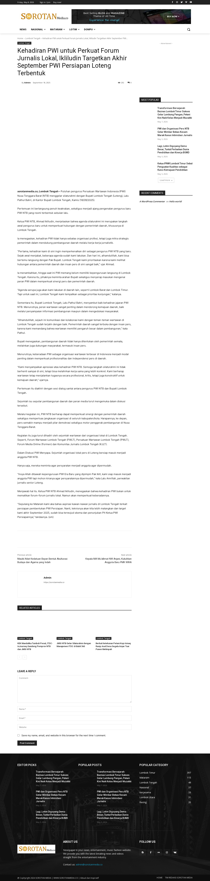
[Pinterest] (56, 91)
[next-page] (25, 657)
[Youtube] (191, 2)
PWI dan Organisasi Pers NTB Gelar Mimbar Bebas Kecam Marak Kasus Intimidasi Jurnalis (175, 131)
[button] (189, 29)
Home (20, 38)
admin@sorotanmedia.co (89, 864)
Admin (27, 82)
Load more (165, 180)
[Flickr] (159, 852)
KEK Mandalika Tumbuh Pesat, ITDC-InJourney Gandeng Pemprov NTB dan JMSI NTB (35, 646)
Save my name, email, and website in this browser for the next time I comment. (63, 735)
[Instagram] (177, 2)
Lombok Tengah (32, 38)
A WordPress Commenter (152, 201)
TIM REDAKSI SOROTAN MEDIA (179, 877)
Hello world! (175, 201)
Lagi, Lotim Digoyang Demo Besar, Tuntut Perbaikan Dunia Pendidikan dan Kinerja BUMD (173, 149)
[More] (71, 91)
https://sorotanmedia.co (54, 582)
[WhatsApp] (63, 91)
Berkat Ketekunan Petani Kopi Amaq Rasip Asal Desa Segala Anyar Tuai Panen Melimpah (113, 646)
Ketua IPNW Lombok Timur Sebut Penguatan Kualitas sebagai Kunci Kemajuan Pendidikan (175, 166)
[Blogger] (142, 852)
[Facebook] (172, 2)
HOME (159, 877)
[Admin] (19, 82)
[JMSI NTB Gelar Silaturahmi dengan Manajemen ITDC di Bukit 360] (75, 627)
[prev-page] (19, 657)
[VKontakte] (175, 852)
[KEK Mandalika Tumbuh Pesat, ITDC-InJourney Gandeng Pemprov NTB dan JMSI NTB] (35, 627)
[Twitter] (182, 2)
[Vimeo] (186, 2)
